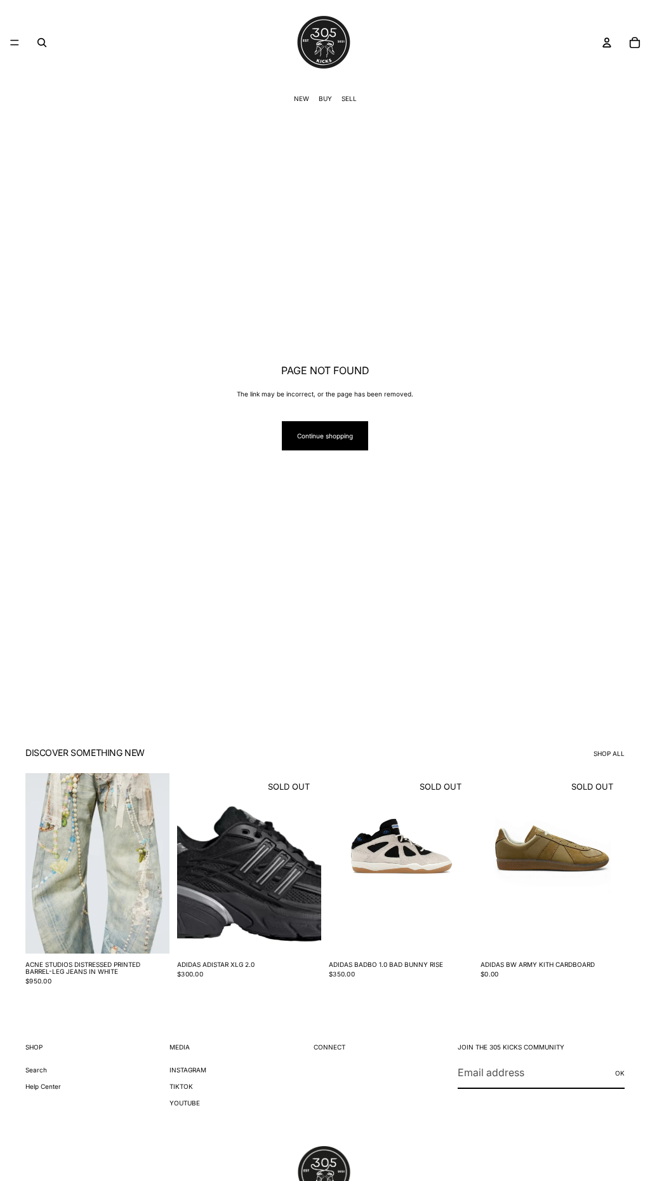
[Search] (42, 43)
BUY (325, 98)
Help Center (43, 1086)
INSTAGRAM (187, 1070)
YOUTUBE (184, 1103)
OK (620, 1072)
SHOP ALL (609, 753)
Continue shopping (325, 436)
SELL (349, 98)
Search (36, 1070)
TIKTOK (181, 1086)
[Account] (607, 43)
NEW (301, 98)
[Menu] (14, 42)
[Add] (149, 933)
